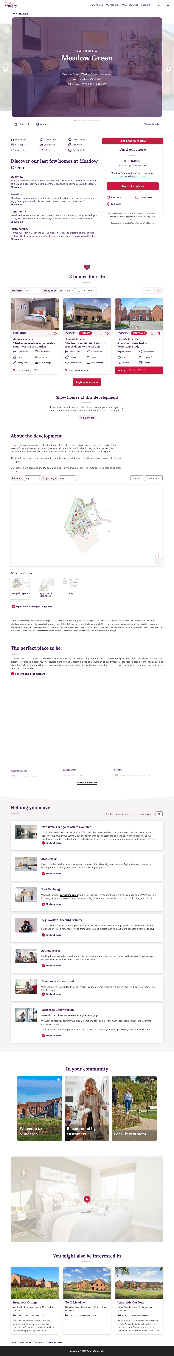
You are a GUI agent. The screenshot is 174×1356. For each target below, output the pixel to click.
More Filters (87, 290)
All (159, 814)
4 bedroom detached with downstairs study (133, 345)
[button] (76, 515)
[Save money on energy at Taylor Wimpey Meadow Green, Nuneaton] (87, 1199)
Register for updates (133, 186)
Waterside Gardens (130, 1302)
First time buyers (143, 814)
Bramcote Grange (25, 1302)
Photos (24, 124)
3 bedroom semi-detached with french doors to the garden (85, 345)
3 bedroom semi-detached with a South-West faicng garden (34, 345)
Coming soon (153, 478)
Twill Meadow (75, 1302)
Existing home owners (117, 814)
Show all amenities (87, 782)
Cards (148, 290)
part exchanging (69, 894)
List (158, 290)
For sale (137, 478)
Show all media (152, 124)
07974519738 (132, 161)
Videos (44, 124)
